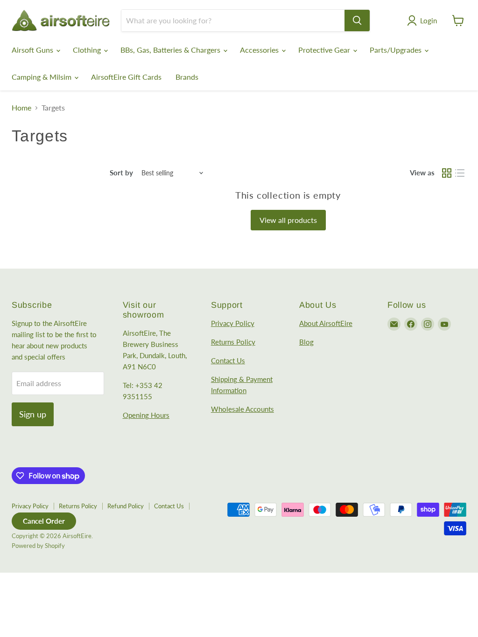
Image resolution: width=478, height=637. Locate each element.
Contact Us (228, 360)
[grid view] (446, 173)
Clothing (88, 49)
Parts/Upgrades (396, 49)
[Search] (357, 20)
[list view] (459, 173)
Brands (187, 76)
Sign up (32, 414)
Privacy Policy (232, 323)
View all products (288, 219)
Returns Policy (233, 342)
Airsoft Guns (33, 49)
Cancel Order (44, 521)
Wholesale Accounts (242, 409)
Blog (306, 342)
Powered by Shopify (38, 545)
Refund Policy (125, 506)
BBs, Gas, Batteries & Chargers (171, 49)
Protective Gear (325, 49)
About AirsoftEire (325, 323)
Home (21, 108)
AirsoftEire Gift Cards (126, 76)
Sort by (121, 173)
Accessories (260, 49)
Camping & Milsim (42, 76)
